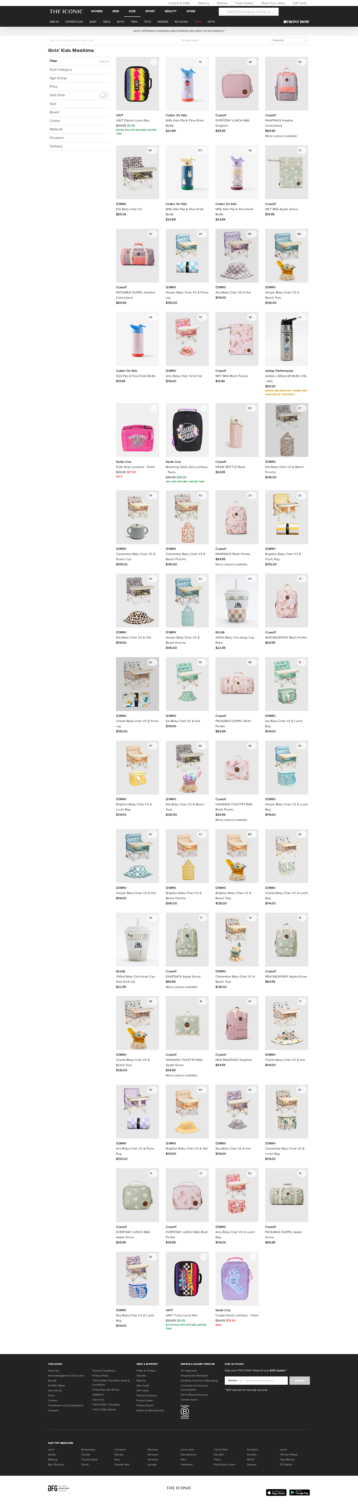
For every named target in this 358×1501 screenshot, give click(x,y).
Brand (54, 112)
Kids (132, 11)
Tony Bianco (287, 1459)
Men (115, 11)
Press (51, 1395)
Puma (217, 1459)
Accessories (69, 40)
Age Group (58, 78)
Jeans (283, 1449)
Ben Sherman (56, 1464)
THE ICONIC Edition (104, 1409)
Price (54, 86)
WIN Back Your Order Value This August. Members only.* (179, 31)
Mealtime (87, 40)
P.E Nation (286, 1464)
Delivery (203, 3)
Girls (53, 40)
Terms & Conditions (103, 1370)
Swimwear (187, 1464)
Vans (117, 1459)
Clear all (104, 61)
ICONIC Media (56, 1385)
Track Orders (243, 3)
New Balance (188, 1454)
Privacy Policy (100, 1375)
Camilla (85, 1454)
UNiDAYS (98, 1394)
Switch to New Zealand (150, 1410)
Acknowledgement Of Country (66, 1375)
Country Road (89, 1459)
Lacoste (152, 1464)
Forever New (121, 1464)
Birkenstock (88, 1449)
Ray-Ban (219, 1454)
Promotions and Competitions (65, 1405)
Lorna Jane (187, 1449)
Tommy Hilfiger (289, 1454)
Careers (53, 1400)
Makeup (53, 1459)
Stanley (118, 1454)
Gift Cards (299, 3)
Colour (55, 121)
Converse (120, 1449)
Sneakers (252, 1449)
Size (53, 104)
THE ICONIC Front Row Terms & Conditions (111, 1382)
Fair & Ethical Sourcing (194, 1394)
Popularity (278, 40)
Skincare (153, 1454)
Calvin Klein (221, 1449)
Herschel (153, 1459)
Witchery (153, 1449)
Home (190, 11)
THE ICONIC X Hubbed (105, 1404)
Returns (221, 3)
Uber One (98, 1399)
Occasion (57, 138)
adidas (52, 1454)
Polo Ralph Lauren (225, 1464)
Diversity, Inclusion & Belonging (199, 1380)
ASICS (251, 1459)
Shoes (85, 1464)
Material (56, 129)
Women (97, 11)
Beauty (171, 11)
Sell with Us (55, 1390)
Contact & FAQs (178, 3)
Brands (52, 1380)
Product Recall (145, 1405)
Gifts (211, 21)
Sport (150, 11)
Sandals (252, 1454)
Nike (183, 1459)
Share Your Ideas (272, 3)
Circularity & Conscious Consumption (194, 1387)
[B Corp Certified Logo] (201, 1412)
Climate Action (189, 1399)
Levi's (51, 1449)
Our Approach (189, 1370)
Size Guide (143, 1385)
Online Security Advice (105, 1389)
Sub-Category (61, 69)
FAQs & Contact (146, 1370)
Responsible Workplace (195, 1375)
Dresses (252, 1464)
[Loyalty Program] (298, 22)
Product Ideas (145, 1400)
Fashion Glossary (147, 1395)
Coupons (53, 1410)
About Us (53, 1370)
